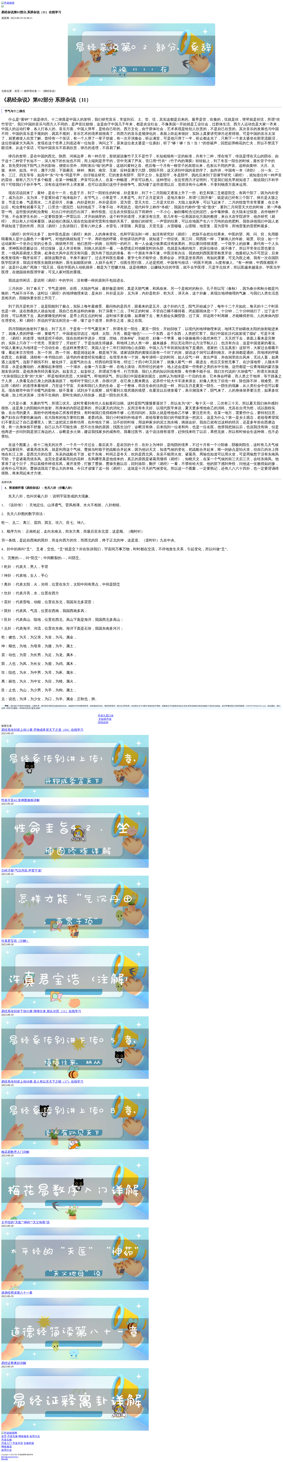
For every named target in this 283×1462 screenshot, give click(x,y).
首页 (4, 1436)
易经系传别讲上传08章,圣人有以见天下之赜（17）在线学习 (42, 1081)
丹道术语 (17, 1443)
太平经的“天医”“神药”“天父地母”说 (25, 1222)
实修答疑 (29, 1443)
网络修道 (23, 1436)
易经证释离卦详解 (13, 1363)
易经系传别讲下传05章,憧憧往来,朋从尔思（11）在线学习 (41, 1011)
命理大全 (34, 1436)
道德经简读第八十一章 (16, 1292)
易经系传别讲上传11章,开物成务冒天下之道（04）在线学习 (42, 729)
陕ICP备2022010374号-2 (9, 1457)
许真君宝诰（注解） (15, 941)
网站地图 (4, 1459)
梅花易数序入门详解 (15, 1152)
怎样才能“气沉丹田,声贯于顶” (21, 870)
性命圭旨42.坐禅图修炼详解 (20, 800)
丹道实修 (12, 1436)
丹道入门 (6, 1443)
